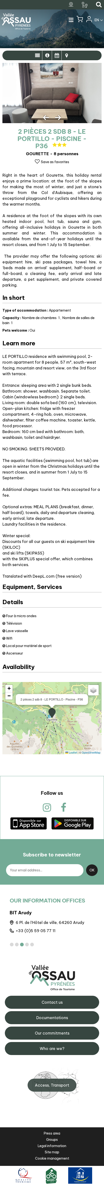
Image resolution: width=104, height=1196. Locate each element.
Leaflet (72, 752)
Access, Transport (52, 1085)
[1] (12, 944)
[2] (17, 944)
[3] (22, 944)
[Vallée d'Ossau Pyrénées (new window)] (28, 823)
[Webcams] (71, 4)
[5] (32, 944)
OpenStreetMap (91, 752)
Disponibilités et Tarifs (56, 55)
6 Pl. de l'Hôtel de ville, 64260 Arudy (50, 922)
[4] (27, 944)
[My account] (88, 20)
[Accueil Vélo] (51, 1175)
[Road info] (85, 5)
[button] (79, 20)
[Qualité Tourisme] (23, 1175)
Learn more (47, 55)
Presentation (37, 55)
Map (66, 55)
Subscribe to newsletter (52, 855)
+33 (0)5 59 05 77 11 (35, 930)
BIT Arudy (21, 912)
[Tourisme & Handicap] (80, 1175)
